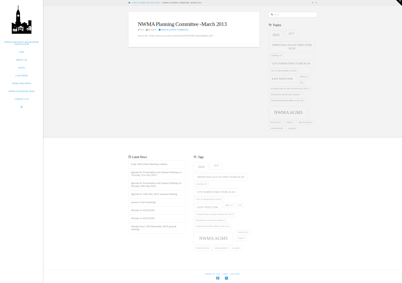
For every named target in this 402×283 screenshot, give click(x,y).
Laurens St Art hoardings (143, 202)
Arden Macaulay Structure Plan (292, 46)
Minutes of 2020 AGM (143, 210)
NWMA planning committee (174, 30)
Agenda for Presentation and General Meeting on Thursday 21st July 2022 (156, 174)
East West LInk (282, 78)
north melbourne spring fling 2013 (287, 101)
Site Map (235, 274)
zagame (292, 128)
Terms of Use (212, 274)
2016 (276, 35)
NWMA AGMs (288, 112)
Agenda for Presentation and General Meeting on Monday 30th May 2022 (156, 184)
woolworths (277, 128)
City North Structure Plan (291, 63)
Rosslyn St (276, 122)
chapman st (276, 56)
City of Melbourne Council (284, 71)
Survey (289, 122)
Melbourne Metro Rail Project (285, 95)
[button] (399, 3)
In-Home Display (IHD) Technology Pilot (290, 89)
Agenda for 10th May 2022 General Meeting (154, 194)
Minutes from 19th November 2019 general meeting (153, 228)
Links (225, 274)
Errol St (304, 77)
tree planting (305, 122)
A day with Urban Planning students (149, 164)
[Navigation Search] (21, 107)
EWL (302, 83)
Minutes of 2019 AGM (143, 218)
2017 (291, 33)
